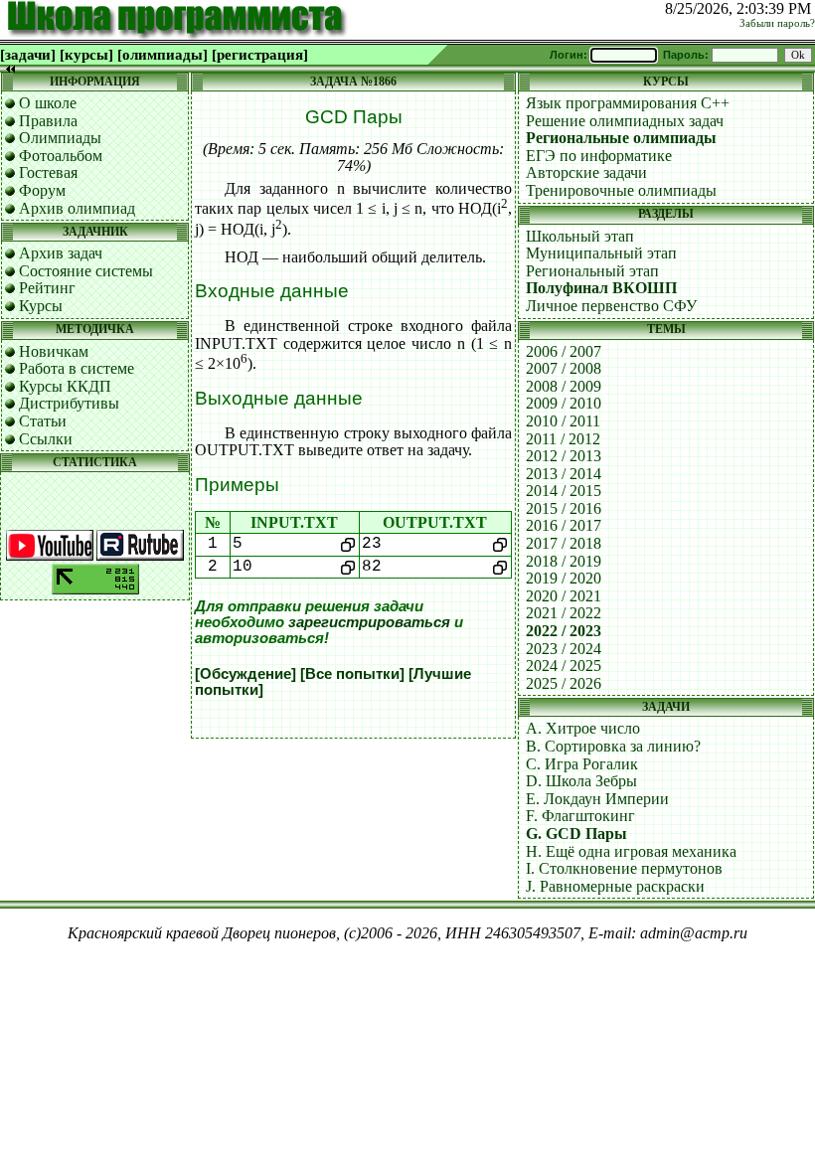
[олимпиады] (162, 55)
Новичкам (53, 351)
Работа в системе (76, 368)
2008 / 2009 (563, 386)
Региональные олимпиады (621, 137)
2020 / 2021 (563, 595)
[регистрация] (260, 55)
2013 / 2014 (563, 473)
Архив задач (60, 253)
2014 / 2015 (563, 490)
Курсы (41, 305)
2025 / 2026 (563, 683)
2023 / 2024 (563, 648)
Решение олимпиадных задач (625, 120)
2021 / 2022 (563, 612)
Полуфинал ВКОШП (601, 287)
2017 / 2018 (563, 543)
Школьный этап (580, 236)
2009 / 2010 (563, 403)
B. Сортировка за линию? (613, 746)
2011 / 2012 (563, 438)
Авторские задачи (586, 172)
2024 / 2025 (563, 665)
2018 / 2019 (563, 561)
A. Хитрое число (583, 728)
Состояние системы (86, 270)
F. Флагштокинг (580, 815)
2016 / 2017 (563, 525)
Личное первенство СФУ (611, 305)
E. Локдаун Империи (597, 798)
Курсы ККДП (65, 386)
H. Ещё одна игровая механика (631, 851)
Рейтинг (47, 287)
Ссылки (46, 438)
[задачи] (28, 55)
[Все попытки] (352, 674)
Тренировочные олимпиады (621, 190)
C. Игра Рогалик (582, 763)
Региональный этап (592, 270)
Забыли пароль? (777, 23)
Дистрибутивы (69, 403)
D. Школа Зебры (581, 780)
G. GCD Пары (576, 833)
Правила (48, 120)
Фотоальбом (60, 155)
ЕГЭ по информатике (599, 155)
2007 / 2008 (563, 368)
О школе (48, 102)
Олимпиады (60, 137)
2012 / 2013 (563, 455)
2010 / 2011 (563, 421)
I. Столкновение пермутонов (624, 868)
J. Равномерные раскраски (615, 886)
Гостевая (48, 172)
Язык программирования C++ (628, 102)
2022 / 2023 (563, 630)
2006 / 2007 (563, 351)
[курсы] (86, 55)
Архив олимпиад (77, 208)
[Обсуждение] (245, 674)
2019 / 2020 (563, 578)
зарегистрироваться (369, 622)
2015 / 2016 (563, 508)
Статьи (43, 421)
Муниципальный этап (601, 253)
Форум (42, 190)
